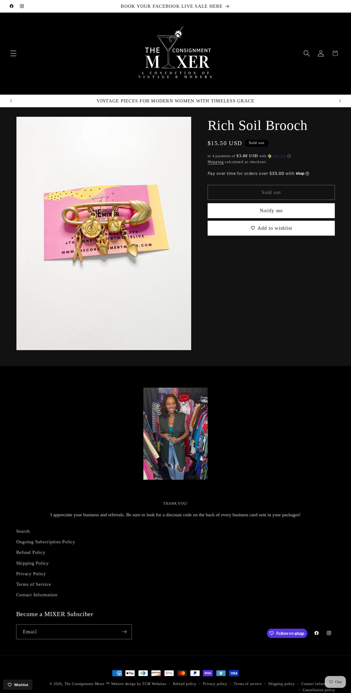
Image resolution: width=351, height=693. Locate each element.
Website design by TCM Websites (138, 684)
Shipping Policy (32, 563)
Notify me (271, 210)
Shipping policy (281, 684)
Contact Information (37, 594)
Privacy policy (215, 684)
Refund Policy (30, 552)
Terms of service (248, 684)
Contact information (318, 684)
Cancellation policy (319, 690)
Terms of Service (33, 584)
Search (23, 531)
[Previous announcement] (11, 101)
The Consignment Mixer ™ (87, 684)
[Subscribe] (124, 631)
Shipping (216, 161)
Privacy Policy (31, 573)
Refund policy (184, 684)
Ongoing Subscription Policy (45, 541)
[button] (13, 53)
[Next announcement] (340, 101)
